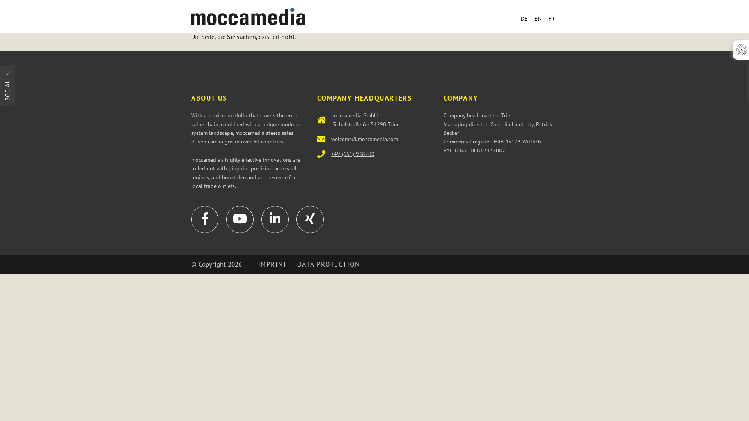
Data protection (328, 264)
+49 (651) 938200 (352, 153)
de (524, 18)
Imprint (272, 264)
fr (551, 18)
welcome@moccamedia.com (364, 139)
